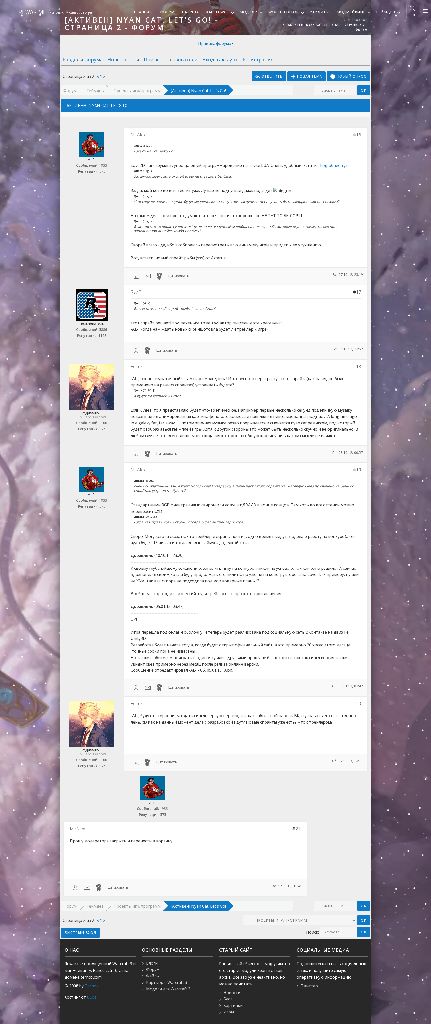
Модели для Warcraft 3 (168, 989)
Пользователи (180, 59)
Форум (70, 90)
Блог (227, 999)
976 (102, 428)
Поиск (151, 59)
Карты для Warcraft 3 (166, 982)
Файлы (152, 976)
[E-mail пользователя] (148, 275)
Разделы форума (83, 59)
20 (358, 703)
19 (358, 470)
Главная (359, 20)
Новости (231, 992)
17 (358, 292)
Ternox (91, 986)
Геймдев (95, 90)
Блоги (152, 963)
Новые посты (123, 59)
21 (297, 829)
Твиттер (309, 986)
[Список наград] (159, 275)
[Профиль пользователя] (136, 275)
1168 (102, 335)
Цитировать (178, 275)
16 (358, 135)
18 (358, 366)
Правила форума (214, 43)
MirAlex (138, 135)
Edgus (137, 366)
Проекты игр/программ (137, 90)
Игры (228, 1012)
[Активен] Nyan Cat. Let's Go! (198, 90)
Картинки (233, 1005)
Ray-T (136, 292)
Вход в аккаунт (220, 59)
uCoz (91, 997)
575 (102, 171)
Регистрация (258, 59)
